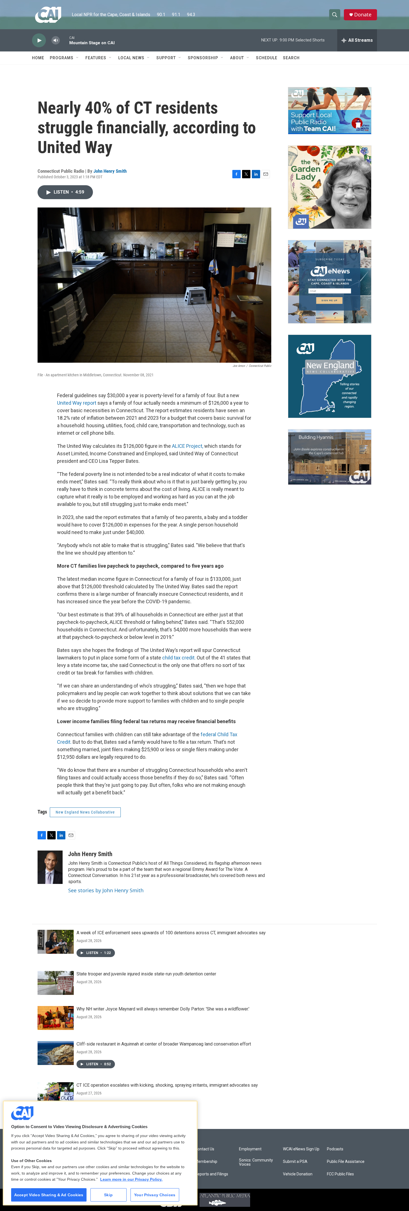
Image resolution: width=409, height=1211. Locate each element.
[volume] (55, 40)
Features (95, 58)
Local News (131, 58)
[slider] (64, 40)
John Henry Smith (110, 171)
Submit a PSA (295, 1162)
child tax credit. (179, 658)
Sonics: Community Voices (256, 1162)
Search (291, 58)
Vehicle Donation (297, 1174)
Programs (61, 58)
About (237, 58)
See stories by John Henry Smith (106, 890)
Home (38, 58)
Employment (250, 1149)
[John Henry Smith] (50, 867)
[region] (100, 1153)
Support (166, 58)
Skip (108, 1195)
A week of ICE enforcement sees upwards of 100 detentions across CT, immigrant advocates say (171, 932)
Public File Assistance (345, 1162)
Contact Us (204, 1149)
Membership (206, 1162)
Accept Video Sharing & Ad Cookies (48, 1195)
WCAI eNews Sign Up (301, 1149)
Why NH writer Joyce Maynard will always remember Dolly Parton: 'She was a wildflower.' (163, 1009)
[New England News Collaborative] (329, 376)
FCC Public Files (340, 1174)
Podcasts (335, 1149)
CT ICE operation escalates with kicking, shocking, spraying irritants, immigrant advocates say (167, 1085)
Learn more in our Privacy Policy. (131, 1179)
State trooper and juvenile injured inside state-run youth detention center (146, 974)
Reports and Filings (211, 1174)
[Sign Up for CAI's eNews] (329, 281)
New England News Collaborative (85, 812)
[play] (39, 40)
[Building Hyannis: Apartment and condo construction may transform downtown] (329, 457)
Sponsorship (203, 58)
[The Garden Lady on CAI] (329, 187)
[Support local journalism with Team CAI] (329, 110)
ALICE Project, (188, 446)
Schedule (266, 58)
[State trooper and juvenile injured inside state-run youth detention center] (56, 983)
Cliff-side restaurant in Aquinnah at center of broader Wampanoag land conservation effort (164, 1044)
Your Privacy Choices (154, 1195)
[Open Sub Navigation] (77, 58)
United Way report (76, 403)
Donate (362, 15)
